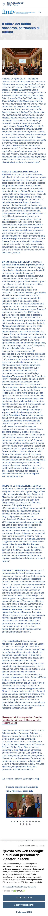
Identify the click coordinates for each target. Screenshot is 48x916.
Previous (10, 805)
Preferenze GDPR (24, 912)
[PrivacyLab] (19, 890)
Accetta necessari (24, 905)
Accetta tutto (24, 898)
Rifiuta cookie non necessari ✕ (32, 846)
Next (37, 805)
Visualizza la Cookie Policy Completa (19, 887)
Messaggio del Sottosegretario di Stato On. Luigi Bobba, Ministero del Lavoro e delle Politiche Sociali (22, 720)
